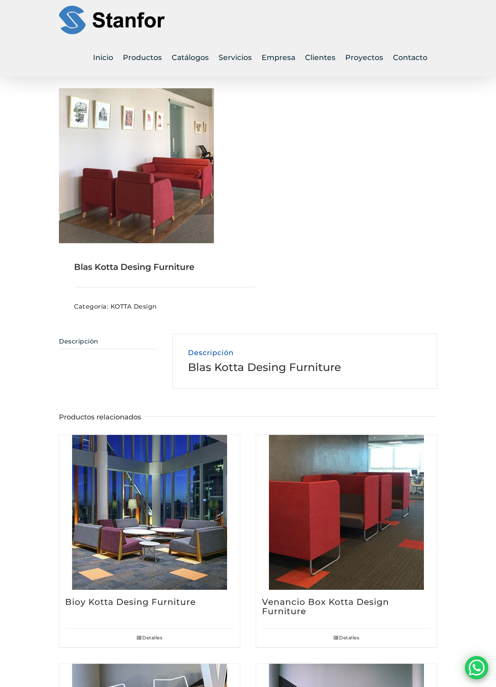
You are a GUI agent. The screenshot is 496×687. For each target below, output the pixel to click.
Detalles (152, 638)
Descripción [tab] (78, 341)
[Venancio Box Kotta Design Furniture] (346, 512)
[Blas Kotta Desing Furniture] (149, 165)
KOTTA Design (133, 306)
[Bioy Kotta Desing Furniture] (149, 512)
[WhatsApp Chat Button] (476, 667)
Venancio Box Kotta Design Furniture (325, 607)
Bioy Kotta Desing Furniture (130, 602)
